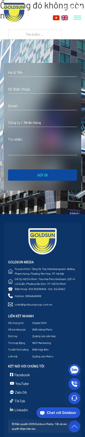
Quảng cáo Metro (42, 356)
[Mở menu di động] (77, 18)
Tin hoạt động (16, 342)
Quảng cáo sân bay (44, 336)
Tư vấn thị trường (18, 349)
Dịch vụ (12, 336)
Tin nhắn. (15, 139)
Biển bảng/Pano (42, 329)
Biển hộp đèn (40, 349)
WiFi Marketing (41, 342)
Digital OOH (39, 322)
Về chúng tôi (16, 322)
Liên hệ (12, 356)
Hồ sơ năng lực (17, 329)
